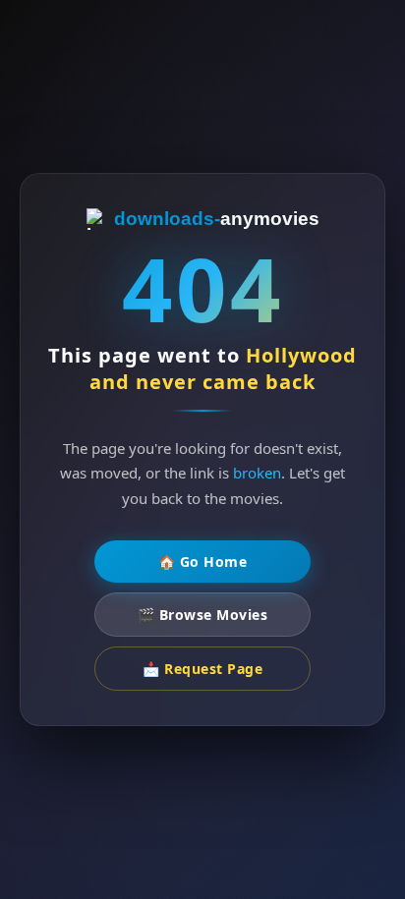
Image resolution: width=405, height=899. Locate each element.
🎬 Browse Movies (203, 614)
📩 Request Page (202, 668)
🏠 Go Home (203, 561)
